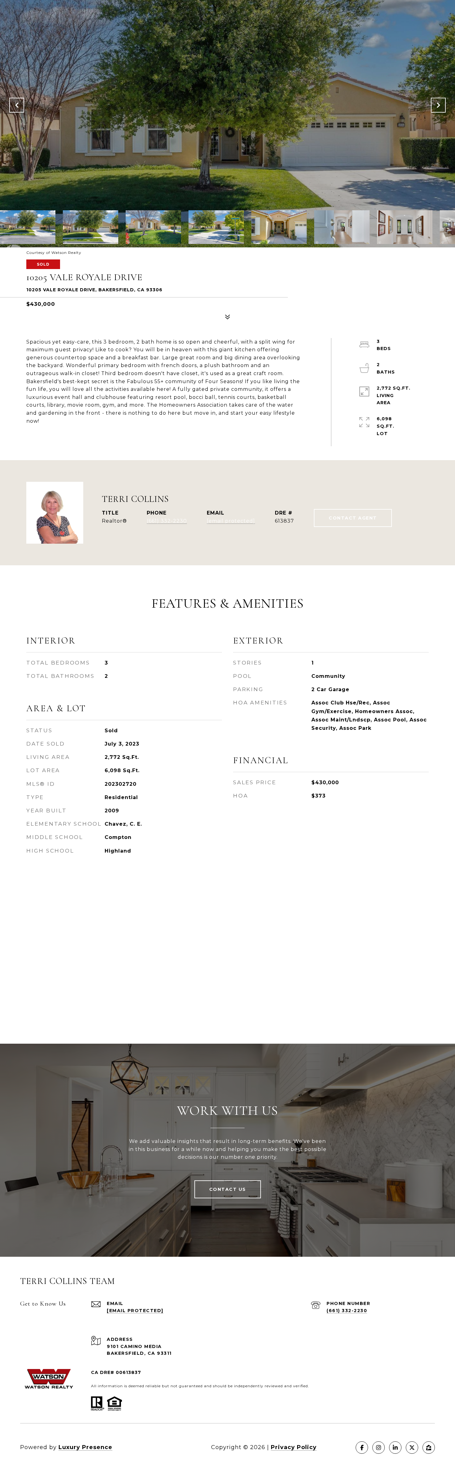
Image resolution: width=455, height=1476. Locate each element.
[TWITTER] (412, 1447)
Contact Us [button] (227, 1189)
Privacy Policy (294, 1447)
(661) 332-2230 (167, 521)
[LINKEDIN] (395, 1447)
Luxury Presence (85, 1447)
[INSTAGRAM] (378, 1447)
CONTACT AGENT (353, 518)
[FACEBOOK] (362, 1447)
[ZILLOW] (428, 1447)
